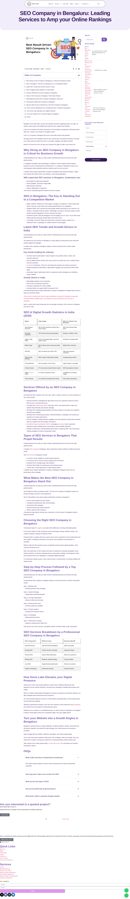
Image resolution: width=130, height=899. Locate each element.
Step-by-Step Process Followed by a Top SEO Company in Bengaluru (47, 105)
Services (57, 3)
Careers (77, 3)
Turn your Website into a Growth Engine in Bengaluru (43, 114)
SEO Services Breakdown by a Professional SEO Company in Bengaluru (49, 108)
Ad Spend (31, 372)
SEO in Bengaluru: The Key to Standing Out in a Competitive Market (46, 84)
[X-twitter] (2, 895)
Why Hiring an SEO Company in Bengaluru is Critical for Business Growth (48, 81)
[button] (98, 3)
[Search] (104, 39)
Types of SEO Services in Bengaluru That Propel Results (43, 96)
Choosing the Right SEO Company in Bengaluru (40, 102)
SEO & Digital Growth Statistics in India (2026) (40, 90)
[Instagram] (9, 895)
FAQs (28, 117)
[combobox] (93, 39)
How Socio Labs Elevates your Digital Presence (41, 111)
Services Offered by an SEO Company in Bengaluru (41, 93)
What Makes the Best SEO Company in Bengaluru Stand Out (44, 99)
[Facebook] (6, 895)
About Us (51, 3)
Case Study (66, 3)
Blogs (71, 3)
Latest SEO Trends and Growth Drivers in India (40, 87)
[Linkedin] (13, 895)
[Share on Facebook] (73, 68)
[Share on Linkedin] (79, 68)
